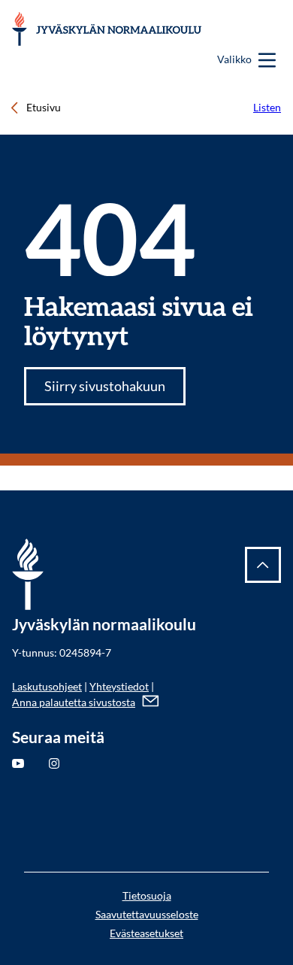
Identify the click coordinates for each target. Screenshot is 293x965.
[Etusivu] (107, 29)
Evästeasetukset (146, 933)
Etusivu (43, 107)
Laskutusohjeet (47, 686)
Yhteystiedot (119, 686)
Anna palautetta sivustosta (73, 702)
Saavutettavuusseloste (146, 914)
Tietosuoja (146, 895)
